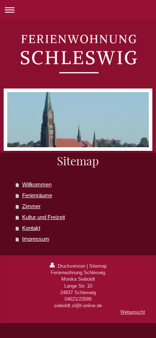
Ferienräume (37, 195)
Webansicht (132, 312)
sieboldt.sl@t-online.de (78, 305)
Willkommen (37, 184)
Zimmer (31, 206)
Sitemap (98, 266)
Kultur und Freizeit (43, 217)
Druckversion (71, 266)
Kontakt (31, 228)
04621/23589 (78, 299)
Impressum (35, 239)
